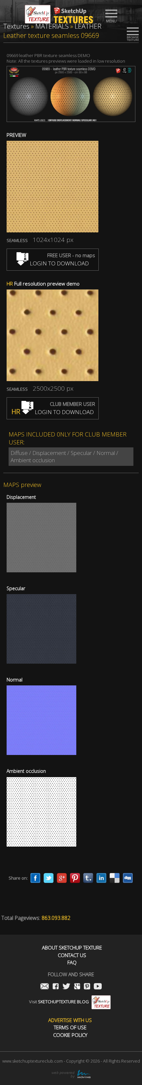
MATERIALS (52, 26)
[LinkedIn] (101, 878)
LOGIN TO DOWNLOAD (58, 263)
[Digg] (128, 878)
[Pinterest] (75, 878)
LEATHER (88, 26)
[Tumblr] (88, 878)
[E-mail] (44, 987)
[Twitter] (48, 878)
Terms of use (70, 1027)
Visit (59, 1002)
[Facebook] (35, 878)
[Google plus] (62, 878)
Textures (16, 26)
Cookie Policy (70, 1035)
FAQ (72, 962)
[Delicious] (115, 878)
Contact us (72, 955)
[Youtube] (98, 987)
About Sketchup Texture (72, 948)
